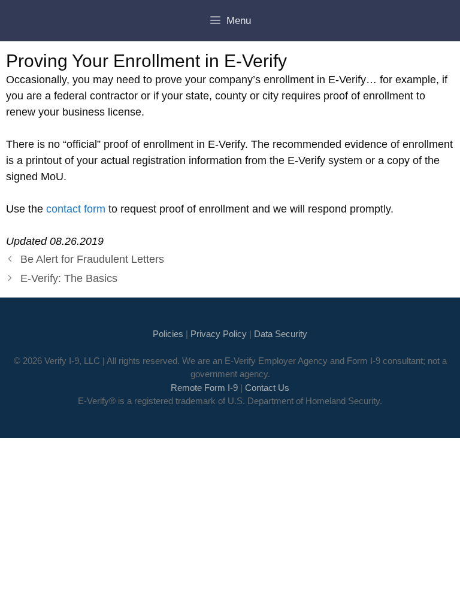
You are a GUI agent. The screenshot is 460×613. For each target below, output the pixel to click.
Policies (168, 334)
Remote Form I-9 (204, 388)
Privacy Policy (218, 334)
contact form (75, 209)
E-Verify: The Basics (68, 278)
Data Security (280, 334)
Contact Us (267, 388)
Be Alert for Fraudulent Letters (92, 259)
